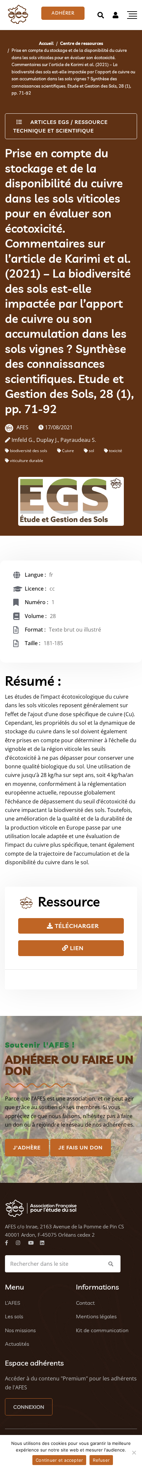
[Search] (100, 15)
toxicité (115, 450)
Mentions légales (96, 1316)
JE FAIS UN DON (80, 1147)
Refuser (101, 1460)
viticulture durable (26, 460)
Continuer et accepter (59, 1460)
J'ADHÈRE (27, 1147)
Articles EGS (49, 122)
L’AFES (12, 1302)
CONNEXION (28, 1407)
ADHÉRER (63, 13)
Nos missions (20, 1330)
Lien (76, 948)
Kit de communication (102, 1330)
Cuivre (68, 450)
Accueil (46, 43)
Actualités (17, 1343)
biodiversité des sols (28, 450)
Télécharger (76, 926)
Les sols (14, 1316)
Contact (85, 1302)
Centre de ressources (81, 43)
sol (91, 450)
